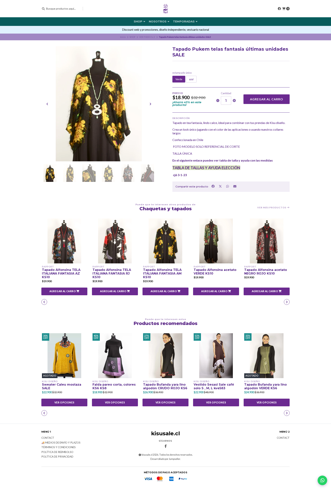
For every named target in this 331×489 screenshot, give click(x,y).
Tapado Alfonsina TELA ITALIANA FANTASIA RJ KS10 (112, 273)
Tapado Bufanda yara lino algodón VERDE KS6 (265, 386)
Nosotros (158, 21)
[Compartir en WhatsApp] (227, 186)
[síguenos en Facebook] (279, 8)
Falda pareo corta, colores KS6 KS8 (114, 386)
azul (191, 79)
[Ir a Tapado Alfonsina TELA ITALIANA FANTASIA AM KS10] (165, 241)
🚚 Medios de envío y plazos (60, 442)
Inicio (123, 37)
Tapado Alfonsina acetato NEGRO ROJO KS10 (265, 271)
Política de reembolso (57, 452)
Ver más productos (272, 207)
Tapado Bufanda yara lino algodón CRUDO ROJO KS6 (165, 386)
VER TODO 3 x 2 (147, 37)
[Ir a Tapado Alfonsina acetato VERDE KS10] (216, 241)
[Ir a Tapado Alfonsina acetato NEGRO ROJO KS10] (266, 241)
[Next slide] (150, 104)
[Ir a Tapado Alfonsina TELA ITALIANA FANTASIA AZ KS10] (64, 241)
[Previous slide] (47, 104)
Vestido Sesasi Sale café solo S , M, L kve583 (214, 386)
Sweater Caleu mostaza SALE (61, 386)
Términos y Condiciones (58, 447)
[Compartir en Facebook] (213, 186)
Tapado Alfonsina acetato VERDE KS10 (215, 271)
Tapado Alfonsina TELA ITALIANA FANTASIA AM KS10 (162, 273)
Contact (47, 438)
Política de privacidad (57, 456)
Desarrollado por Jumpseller (165, 459)
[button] (64, 291)
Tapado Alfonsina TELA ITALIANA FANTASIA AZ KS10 (61, 273)
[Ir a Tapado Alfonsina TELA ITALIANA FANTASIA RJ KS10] (115, 241)
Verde (178, 79)
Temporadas (184, 21)
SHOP (138, 21)
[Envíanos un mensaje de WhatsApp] (322, 480)
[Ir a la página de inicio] (165, 8)
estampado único (182, 73)
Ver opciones (64, 402)
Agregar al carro (266, 99)
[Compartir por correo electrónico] (235, 186)
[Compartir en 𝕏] (220, 186)
